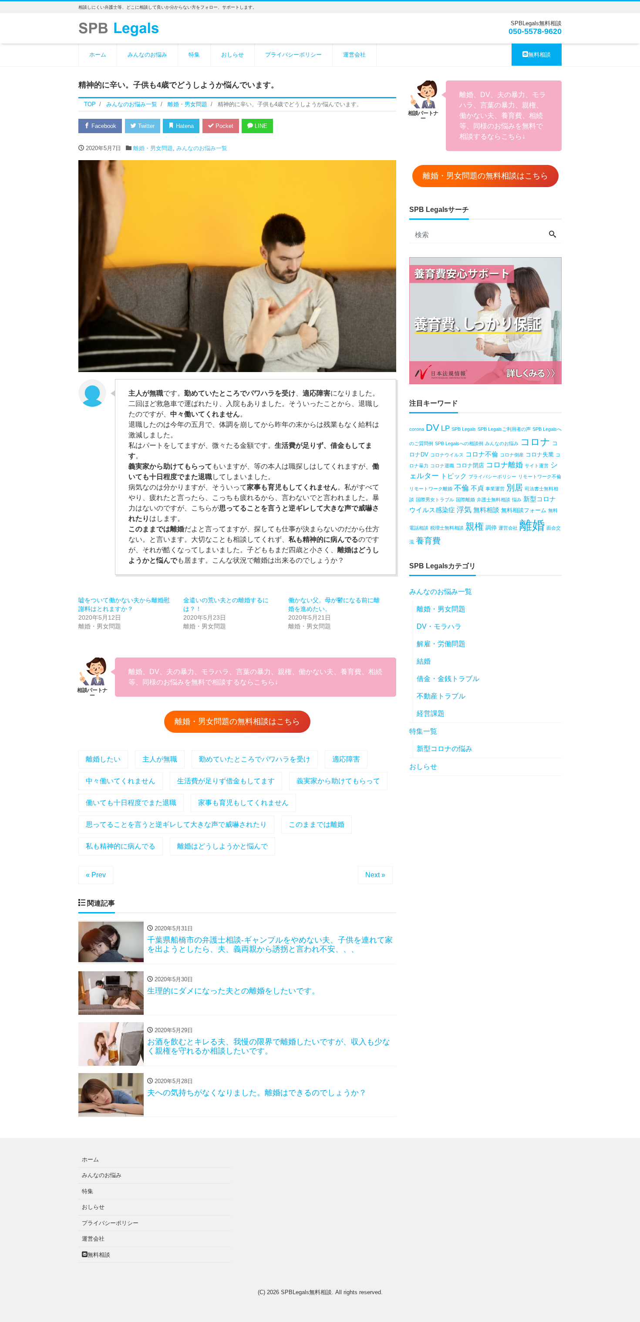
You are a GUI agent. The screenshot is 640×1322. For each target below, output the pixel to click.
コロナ (535, 441)
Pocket (223, 126)
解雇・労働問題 (441, 644)
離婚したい (103, 759)
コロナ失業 (539, 454)
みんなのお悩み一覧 (201, 148)
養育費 (428, 540)
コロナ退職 (442, 465)
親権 (474, 526)
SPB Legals (463, 429)
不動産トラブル (441, 696)
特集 (194, 54)
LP (445, 428)
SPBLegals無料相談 (306, 1292)
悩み (517, 499)
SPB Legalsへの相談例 (459, 443)
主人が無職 (159, 759)
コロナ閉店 (470, 465)
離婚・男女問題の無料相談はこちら (237, 721)
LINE (260, 126)
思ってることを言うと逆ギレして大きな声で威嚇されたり (176, 824)
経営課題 (431, 713)
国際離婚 (465, 499)
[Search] (552, 235)
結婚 (424, 661)
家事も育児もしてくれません (243, 802)
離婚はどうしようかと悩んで (222, 846)
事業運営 (495, 488)
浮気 (464, 510)
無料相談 (539, 54)
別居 (514, 487)
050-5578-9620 (535, 31)
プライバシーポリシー (293, 54)
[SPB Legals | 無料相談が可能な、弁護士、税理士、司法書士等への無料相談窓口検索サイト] (121, 28)
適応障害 (346, 759)
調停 (491, 527)
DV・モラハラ (439, 626)
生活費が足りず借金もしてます (226, 781)
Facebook (103, 126)
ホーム (97, 54)
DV (432, 427)
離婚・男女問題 (153, 148)
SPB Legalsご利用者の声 (504, 429)
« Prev (96, 875)
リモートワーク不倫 (539, 476)
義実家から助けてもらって (338, 781)
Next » (375, 875)
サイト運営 (537, 465)
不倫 (461, 488)
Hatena (184, 126)
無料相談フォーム (523, 510)
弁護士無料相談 (493, 499)
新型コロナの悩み (444, 748)
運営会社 (354, 54)
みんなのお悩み (147, 54)
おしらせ (232, 54)
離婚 (532, 525)
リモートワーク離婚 (430, 488)
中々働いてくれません (120, 781)
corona (416, 429)
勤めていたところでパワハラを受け (254, 759)
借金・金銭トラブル (448, 678)
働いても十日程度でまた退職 (131, 802)
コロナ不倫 (481, 454)
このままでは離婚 (316, 824)
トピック (454, 476)
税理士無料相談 (447, 527)
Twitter (145, 126)
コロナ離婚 (504, 465)
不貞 (477, 488)
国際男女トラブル (435, 499)
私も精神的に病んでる (120, 846)
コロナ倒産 (512, 454)
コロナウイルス (447, 454)
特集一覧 (423, 731)
